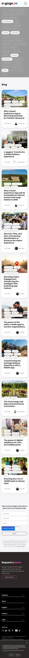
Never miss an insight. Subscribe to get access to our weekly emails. (14, 507)
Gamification (7, 59)
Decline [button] (18, 654)
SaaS (4, 48)
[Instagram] (10, 631)
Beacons (19, 40)
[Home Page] (10, 3)
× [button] (26, 643)
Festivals (5, 55)
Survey (13, 70)
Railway (18, 63)
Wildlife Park (13, 48)
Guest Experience (8, 40)
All (4, 10)
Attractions (6, 25)
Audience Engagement (10, 17)
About (4, 601)
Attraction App (7, 21)
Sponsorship (17, 66)
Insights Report (7, 63)
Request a (11, 562)
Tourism (20, 70)
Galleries (14, 55)
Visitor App (17, 25)
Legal (3, 620)
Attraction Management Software (13, 14)
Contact (4, 613)
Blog (4, 84)
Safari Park (6, 66)
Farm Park (16, 51)
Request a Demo (9, 577)
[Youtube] (17, 631)
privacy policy (21, 546)
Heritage (5, 33)
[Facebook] (13, 631)
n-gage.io (11, 10)
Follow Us (4, 627)
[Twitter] (3, 631)
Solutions (5, 595)
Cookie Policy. (5, 651)
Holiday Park (18, 59)
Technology (21, 10)
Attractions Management (11, 29)
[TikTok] (20, 631)
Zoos (16, 21)
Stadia (5, 70)
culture (5, 74)
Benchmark (6, 51)
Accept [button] (11, 654)
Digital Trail (6, 44)
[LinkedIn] (6, 631)
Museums (16, 36)
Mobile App (15, 33)
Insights (4, 607)
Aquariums (6, 36)
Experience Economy (20, 44)
